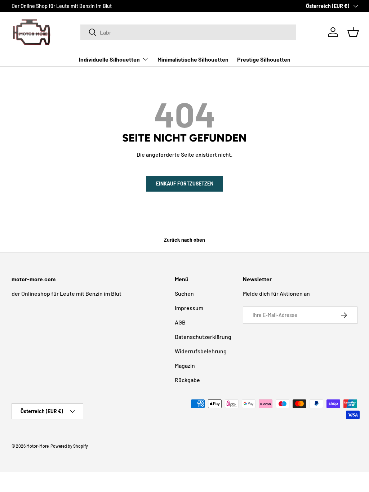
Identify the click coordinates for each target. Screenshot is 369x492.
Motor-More (37, 445)
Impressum (189, 307)
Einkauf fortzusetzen (184, 183)
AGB (180, 322)
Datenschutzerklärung (203, 336)
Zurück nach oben (184, 240)
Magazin (185, 365)
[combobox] (188, 32)
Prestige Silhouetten (263, 59)
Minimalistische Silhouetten (192, 59)
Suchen (184, 293)
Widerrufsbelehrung (201, 351)
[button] (353, 32)
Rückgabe (187, 379)
